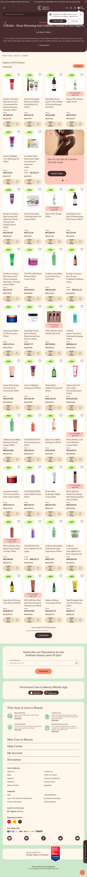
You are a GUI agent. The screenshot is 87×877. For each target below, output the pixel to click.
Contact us (48, 771)
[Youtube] (77, 838)
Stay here (74, 21)
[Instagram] (9, 838)
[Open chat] (82, 872)
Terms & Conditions (52, 778)
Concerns (43, 22)
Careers (10, 778)
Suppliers (48, 785)
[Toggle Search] (8, 8)
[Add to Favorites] (19, 74)
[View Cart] (75, 8)
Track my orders (50, 775)
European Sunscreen (52, 798)
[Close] (85, 841)
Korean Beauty (50, 802)
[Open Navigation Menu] (4, 8)
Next (81, 150)
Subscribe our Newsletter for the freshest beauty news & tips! (58, 2)
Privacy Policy (49, 782)
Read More (44, 45)
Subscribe (43, 671)
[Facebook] (26, 838)
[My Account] (70, 8)
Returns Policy (13, 785)
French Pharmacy (14, 802)
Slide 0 (62, 180)
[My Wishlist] (66, 8)
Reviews (10, 782)
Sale (9, 795)
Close (80, 14)
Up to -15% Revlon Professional (19, 798)
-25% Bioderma (50, 795)
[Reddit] (60, 838)
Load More (43, 635)
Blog (9, 775)
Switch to (58, 21)
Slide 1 (66, 180)
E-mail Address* (14, 660)
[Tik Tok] (43, 838)
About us (10, 771)
